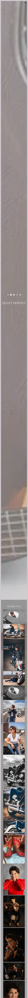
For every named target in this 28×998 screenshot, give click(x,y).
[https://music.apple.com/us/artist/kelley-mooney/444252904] (11, 295)
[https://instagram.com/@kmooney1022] (20, 295)
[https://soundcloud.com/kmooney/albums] (8, 295)
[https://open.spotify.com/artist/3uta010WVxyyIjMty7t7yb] (14, 295)
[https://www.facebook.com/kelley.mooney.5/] (17, 295)
